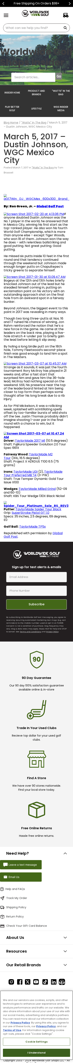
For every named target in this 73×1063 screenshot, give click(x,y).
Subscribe (36, 604)
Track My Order (16, 898)
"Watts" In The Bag (33, 122)
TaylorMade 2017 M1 (30, 440)
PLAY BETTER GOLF (12, 108)
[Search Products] (66, 28)
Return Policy (15, 916)
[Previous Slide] (3, 3)
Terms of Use (12, 1030)
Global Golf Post (50, 206)
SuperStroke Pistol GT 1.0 (30, 512)
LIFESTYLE (36, 108)
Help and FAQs (15, 889)
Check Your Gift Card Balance (26, 926)
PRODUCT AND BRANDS (36, 92)
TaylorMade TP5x (32, 526)
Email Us (14, 877)
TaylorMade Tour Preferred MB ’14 (33, 473)
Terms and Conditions (30, 631)
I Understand (36, 1053)
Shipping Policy (16, 907)
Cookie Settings (36, 1042)
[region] (36, 1025)
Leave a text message (23, 864)
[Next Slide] (69, 3)
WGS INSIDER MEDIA (61, 108)
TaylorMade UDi (25, 471)
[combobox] (36, 28)
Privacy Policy (52, 631)
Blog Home (11, 122)
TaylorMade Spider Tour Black (38, 509)
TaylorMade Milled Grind (37, 489)
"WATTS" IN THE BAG (61, 92)
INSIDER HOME (12, 92)
